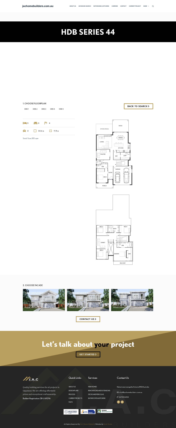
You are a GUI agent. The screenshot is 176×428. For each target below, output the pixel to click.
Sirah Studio (107, 424)
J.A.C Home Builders (87, 424)
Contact (123, 6)
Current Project (135, 6)
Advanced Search (85, 6)
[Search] (153, 6)
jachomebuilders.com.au (37, 6)
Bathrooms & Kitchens (101, 6)
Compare (115, 6)
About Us (73, 6)
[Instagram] (122, 402)
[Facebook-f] (118, 402)
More (145, 6)
